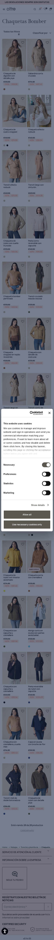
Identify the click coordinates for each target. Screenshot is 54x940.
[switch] (46, 474)
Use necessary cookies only (27, 524)
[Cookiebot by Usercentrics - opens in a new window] (31, 413)
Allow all (27, 514)
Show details (38, 505)
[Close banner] (49, 413)
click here (14, 446)
